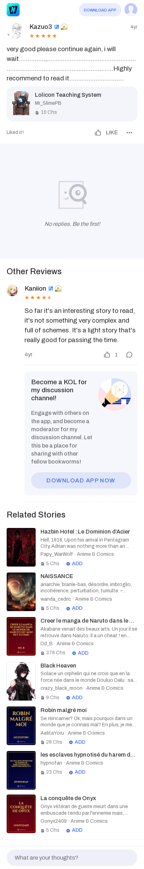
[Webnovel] (13, 9)
